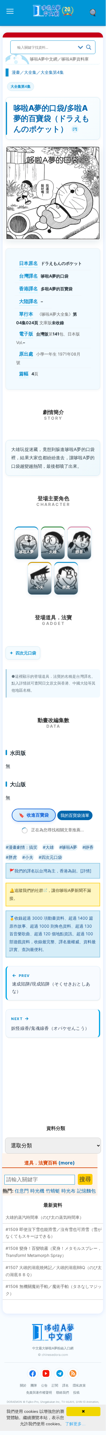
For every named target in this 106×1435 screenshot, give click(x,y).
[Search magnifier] (89, 47)
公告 (44, 1385)
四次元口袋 (26, 652)
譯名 (65, 1385)
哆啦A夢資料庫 (75, 58)
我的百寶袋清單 (74, 815)
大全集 (30, 72)
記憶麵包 (86, 1191)
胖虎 (66, 587)
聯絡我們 (62, 1392)
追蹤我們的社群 (28, 890)
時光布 (68, 1191)
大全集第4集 (52, 72)
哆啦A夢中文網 (43, 58)
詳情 (86, 870)
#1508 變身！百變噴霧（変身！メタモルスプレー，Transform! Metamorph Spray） (54, 1252)
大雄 (53, 551)
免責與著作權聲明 (39, 1392)
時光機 (37, 1191)
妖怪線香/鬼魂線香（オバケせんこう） (50, 1028)
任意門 (22, 1191)
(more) (66, 1163)
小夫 (40, 587)
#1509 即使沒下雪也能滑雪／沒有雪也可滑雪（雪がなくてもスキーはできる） (54, 1233)
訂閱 (55, 1385)
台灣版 (42, 333)
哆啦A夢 (26, 551)
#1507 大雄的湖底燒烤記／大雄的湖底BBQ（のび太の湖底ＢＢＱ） (54, 1271)
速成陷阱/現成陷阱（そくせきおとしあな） (51, 987)
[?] (74, 128)
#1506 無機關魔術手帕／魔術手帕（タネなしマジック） (54, 1290)
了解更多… (75, 1423)
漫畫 (16, 72)
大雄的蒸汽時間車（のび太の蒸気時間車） (45, 1217)
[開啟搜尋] (95, 12)
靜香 (79, 551)
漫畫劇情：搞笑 (23, 847)
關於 (23, 1385)
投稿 (76, 1392)
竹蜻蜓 (53, 1191)
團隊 (34, 1385)
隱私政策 (79, 1385)
